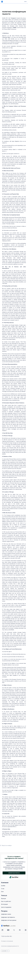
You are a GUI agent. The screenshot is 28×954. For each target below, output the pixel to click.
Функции (3, 898)
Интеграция (4, 904)
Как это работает (6, 901)
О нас (2, 888)
